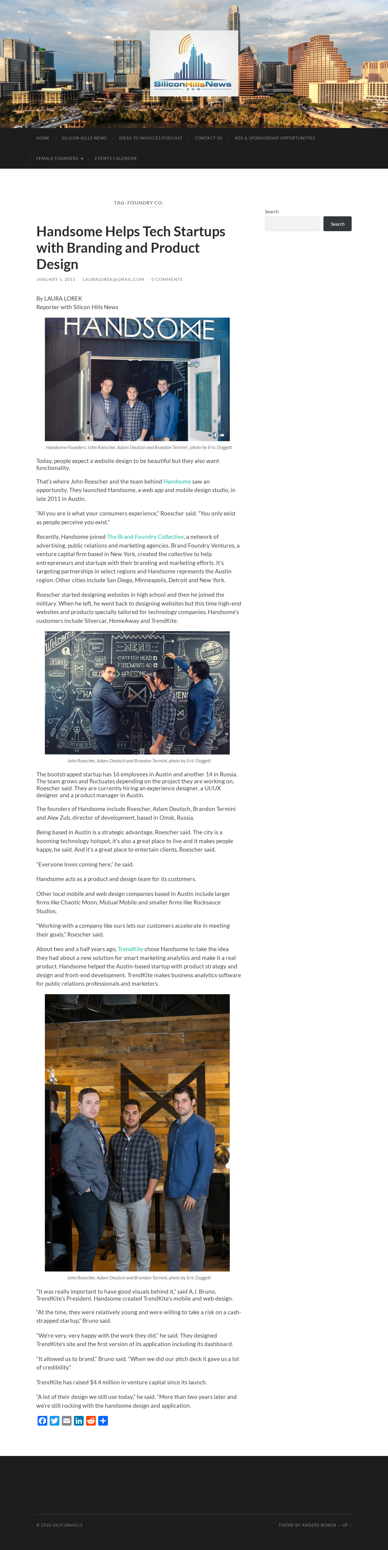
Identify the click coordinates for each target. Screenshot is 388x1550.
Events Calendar (116, 158)
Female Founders (57, 158)
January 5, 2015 (55, 279)
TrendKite (130, 948)
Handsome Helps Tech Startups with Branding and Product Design (131, 247)
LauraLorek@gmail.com (113, 279)
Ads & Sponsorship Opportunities (275, 138)
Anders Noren (319, 1525)
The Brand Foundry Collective (145, 536)
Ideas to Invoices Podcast (151, 138)
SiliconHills (68, 1525)
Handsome (177, 481)
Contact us (208, 138)
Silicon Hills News (84, 138)
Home (43, 138)
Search (272, 211)
